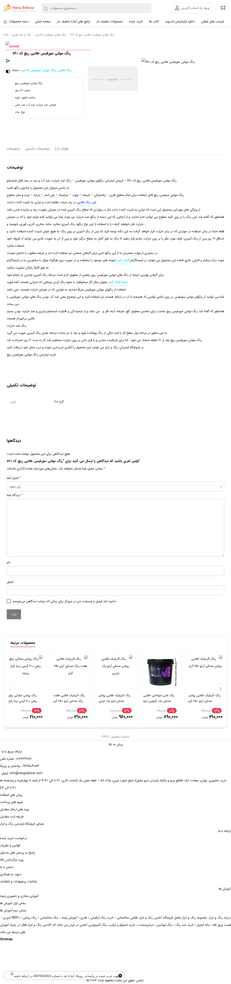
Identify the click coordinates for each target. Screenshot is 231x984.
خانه (5, 34)
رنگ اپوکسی (164, 924)
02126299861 (24, 758)
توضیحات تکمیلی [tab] (37, 148)
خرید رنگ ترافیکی (101, 917)
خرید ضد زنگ (185, 924)
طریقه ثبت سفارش (12, 816)
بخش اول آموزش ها (13, 903)
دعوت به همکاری (10, 874)
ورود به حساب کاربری (195, 7)
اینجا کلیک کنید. (118, 282)
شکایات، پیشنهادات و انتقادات (18, 881)
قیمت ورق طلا (222, 924)
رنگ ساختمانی (49, 917)
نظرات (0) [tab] (62, 148)
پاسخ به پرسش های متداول (17, 852)
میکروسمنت (145, 924)
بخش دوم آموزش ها (13, 910)
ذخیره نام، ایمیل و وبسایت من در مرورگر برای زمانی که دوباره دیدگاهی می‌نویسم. (65, 601)
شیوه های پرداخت (11, 802)
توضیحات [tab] (13, 148)
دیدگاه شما (15, 495)
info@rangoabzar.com (26, 773)
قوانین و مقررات (10, 845)
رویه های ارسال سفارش (14, 809)
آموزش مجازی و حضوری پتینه (19, 895)
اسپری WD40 (11, 917)
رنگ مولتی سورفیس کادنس (50, 34)
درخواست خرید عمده (13, 838)
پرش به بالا (116, 744)
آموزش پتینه (69, 917)
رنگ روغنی (30, 917)
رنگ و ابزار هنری (21, 34)
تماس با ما (6, 867)
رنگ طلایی (65, 70)
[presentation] (10, 689)
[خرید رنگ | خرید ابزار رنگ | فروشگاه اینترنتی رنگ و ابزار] (20, 8)
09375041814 (30, 766)
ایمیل (10, 581)
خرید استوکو (127, 924)
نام (8, 562)
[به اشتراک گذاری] (8, 61)
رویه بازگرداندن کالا (12, 859)
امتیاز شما (14, 478)
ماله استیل (203, 924)
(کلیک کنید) (123, 260)
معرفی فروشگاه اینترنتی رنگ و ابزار (22, 823)
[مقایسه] (8, 72)
